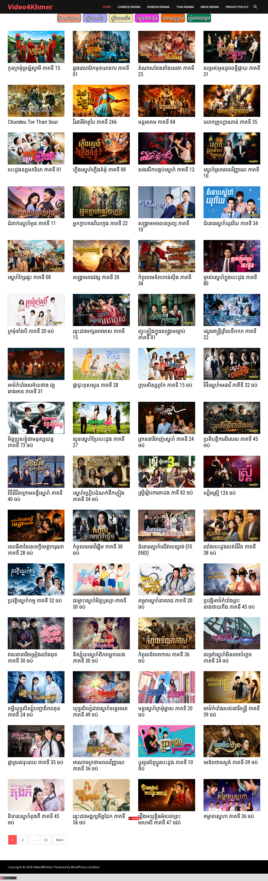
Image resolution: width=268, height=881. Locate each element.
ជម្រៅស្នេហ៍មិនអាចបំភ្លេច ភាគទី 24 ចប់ (228, 657)
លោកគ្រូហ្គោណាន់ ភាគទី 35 (230, 122)
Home (107, 7)
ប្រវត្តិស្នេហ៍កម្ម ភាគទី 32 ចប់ (35, 601)
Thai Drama (185, 7)
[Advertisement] (134, 850)
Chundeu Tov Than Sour (33, 122)
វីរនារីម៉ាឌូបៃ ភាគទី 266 (95, 122)
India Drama (210, 7)
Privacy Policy (237, 7)
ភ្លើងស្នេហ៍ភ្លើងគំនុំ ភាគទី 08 (99, 170)
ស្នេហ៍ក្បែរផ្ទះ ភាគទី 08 (29, 277)
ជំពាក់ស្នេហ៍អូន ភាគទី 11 (32, 223)
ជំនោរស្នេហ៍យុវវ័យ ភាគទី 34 (231, 223)
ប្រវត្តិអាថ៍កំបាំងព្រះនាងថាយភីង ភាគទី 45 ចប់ (229, 604)
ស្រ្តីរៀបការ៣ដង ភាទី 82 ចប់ (165, 493)
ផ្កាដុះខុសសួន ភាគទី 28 (95, 385)
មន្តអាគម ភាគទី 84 (156, 122)
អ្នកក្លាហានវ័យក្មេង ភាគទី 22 (100, 223)
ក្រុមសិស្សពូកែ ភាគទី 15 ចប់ (165, 385)
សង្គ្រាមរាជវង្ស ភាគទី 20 (96, 277)
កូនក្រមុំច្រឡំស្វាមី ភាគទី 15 (34, 68)
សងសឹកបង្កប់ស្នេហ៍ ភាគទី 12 (166, 170)
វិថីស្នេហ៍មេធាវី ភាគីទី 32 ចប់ (231, 385)
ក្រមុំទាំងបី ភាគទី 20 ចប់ (31, 331)
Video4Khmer (30, 7)
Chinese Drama (129, 7)
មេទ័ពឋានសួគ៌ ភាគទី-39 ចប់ (231, 762)
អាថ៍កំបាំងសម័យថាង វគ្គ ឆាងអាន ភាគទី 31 (31, 388)
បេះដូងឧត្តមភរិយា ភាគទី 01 (35, 170)
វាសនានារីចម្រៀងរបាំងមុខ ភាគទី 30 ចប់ (32, 657)
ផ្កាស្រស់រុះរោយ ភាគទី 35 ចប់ (35, 762)
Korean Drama (158, 7)
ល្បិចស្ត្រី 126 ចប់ (220, 493)
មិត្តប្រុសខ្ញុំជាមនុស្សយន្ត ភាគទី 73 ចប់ (31, 442)
